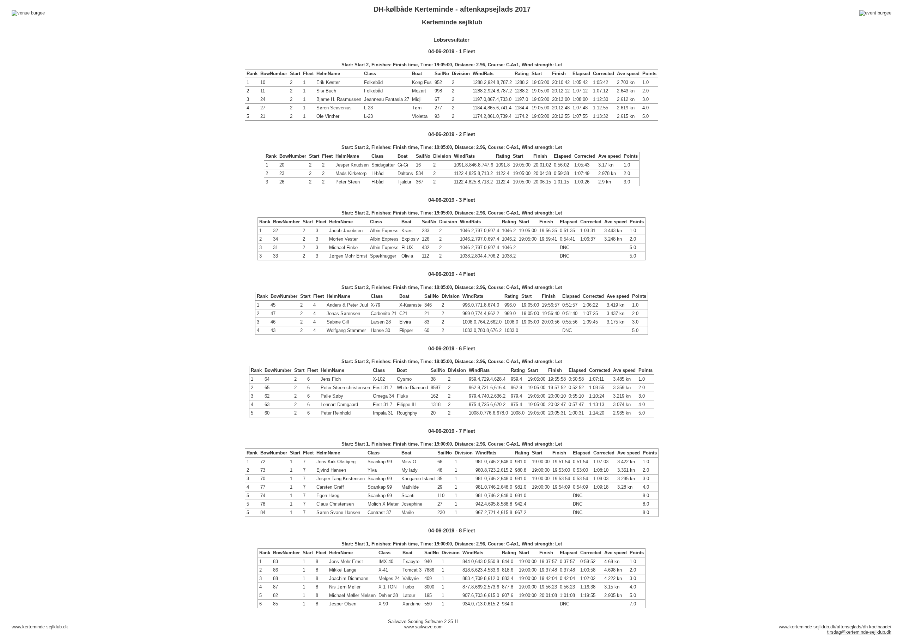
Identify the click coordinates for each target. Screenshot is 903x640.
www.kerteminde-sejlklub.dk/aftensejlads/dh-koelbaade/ (835, 626)
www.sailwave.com (423, 626)
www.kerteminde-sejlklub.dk (40, 626)
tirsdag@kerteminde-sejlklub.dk (859, 632)
